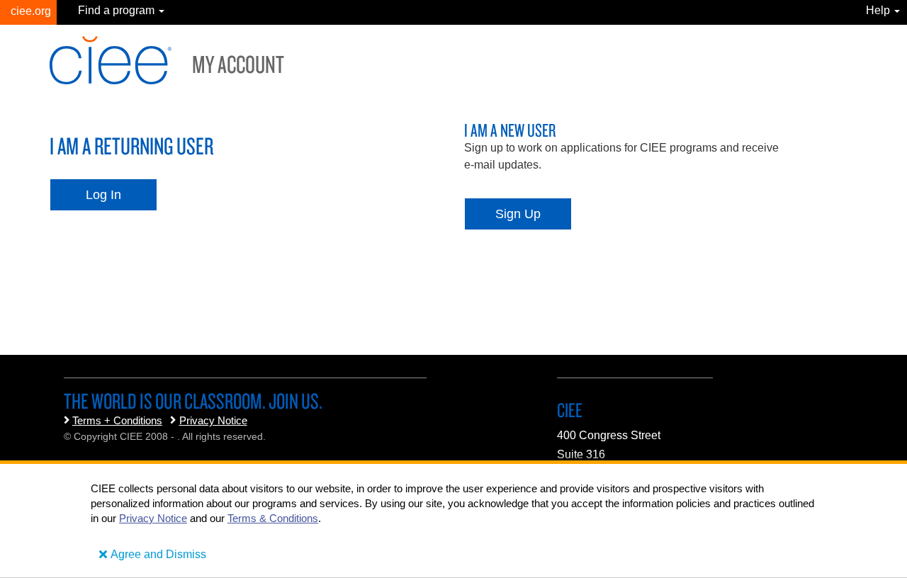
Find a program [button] (117, 10)
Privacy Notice (213, 420)
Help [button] (879, 10)
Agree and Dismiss (158, 554)
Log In (103, 195)
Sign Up (518, 214)
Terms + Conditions (117, 420)
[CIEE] (28, 12)
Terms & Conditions (272, 518)
